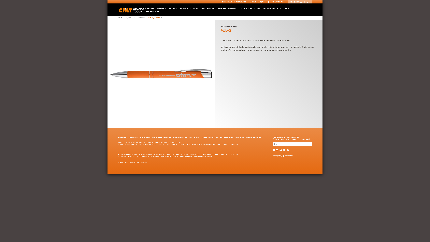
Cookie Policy (134, 162)
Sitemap (144, 162)
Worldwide (241, 2)
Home (120, 18)
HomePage (149, 8)
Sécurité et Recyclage (250, 8)
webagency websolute (283, 156)
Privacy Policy (123, 162)
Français (261, 2)
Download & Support (227, 8)
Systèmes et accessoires (135, 18)
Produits (173, 8)
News (195, 8)
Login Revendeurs (276, 2)
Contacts (288, 8)
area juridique (207, 8)
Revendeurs (185, 8)
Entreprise (161, 8)
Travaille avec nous (272, 8)
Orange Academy (152, 11)
